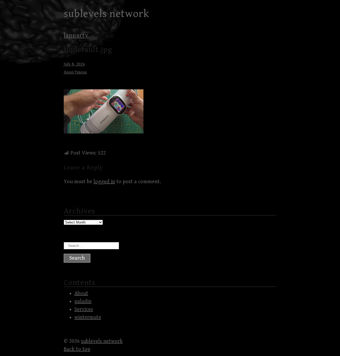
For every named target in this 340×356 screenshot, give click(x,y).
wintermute (87, 317)
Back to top (77, 349)
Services (83, 309)
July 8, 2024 (74, 64)
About (81, 293)
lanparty (76, 35)
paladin (82, 301)
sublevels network (106, 14)
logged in (104, 182)
